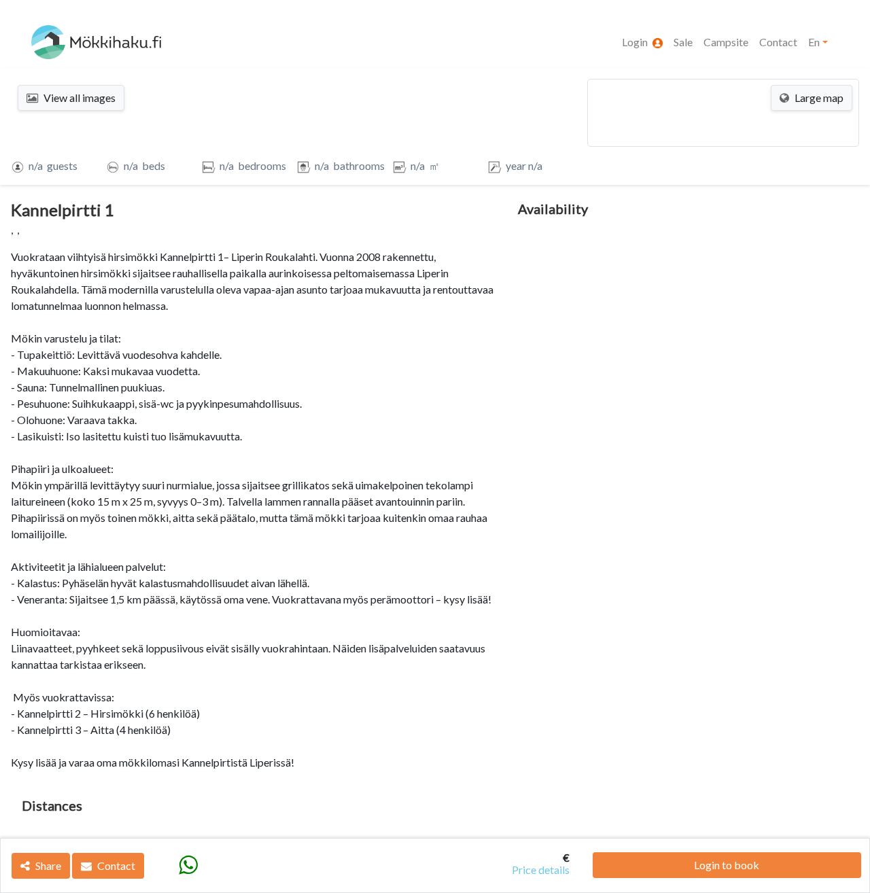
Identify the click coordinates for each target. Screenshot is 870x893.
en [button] (814, 41)
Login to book (726, 864)
